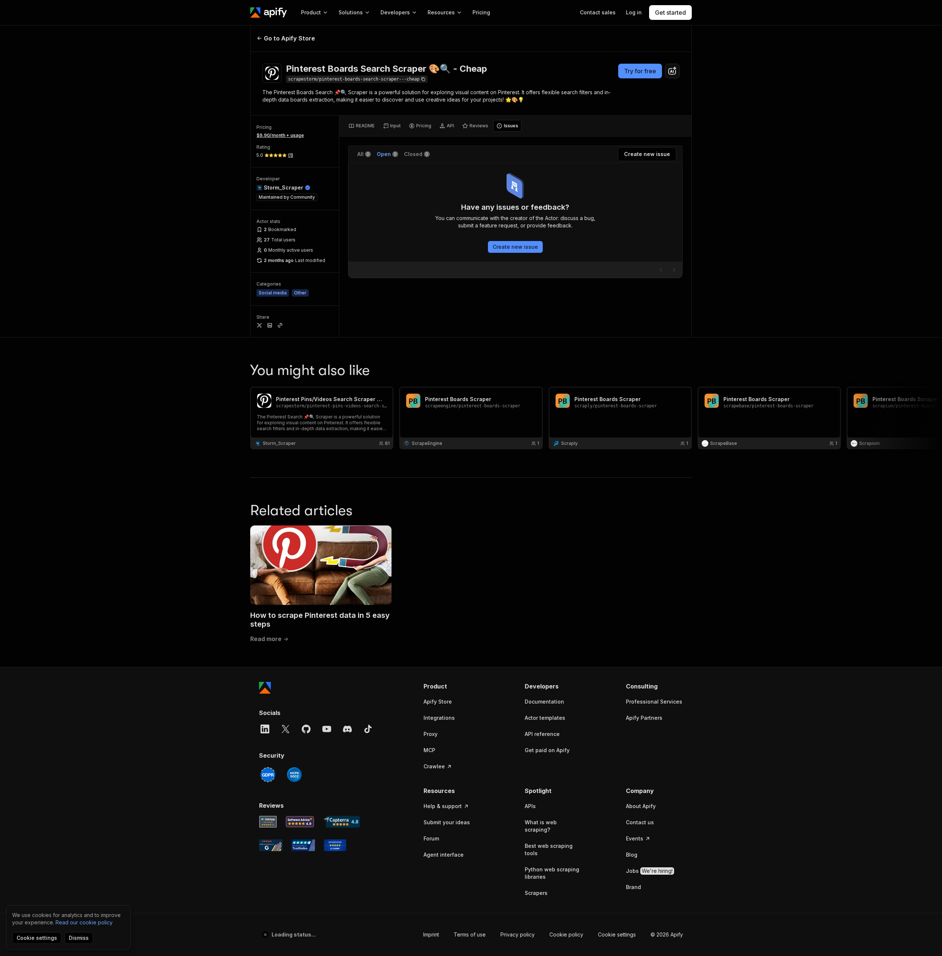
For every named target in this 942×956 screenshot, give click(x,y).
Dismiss (79, 938)
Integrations (439, 718)
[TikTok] (368, 729)
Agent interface (444, 854)
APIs (530, 806)
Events (634, 838)
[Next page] (674, 270)
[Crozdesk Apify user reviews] (335, 845)
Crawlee (434, 766)
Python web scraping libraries (552, 873)
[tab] (361, 126)
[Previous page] (661, 270)
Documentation (544, 701)
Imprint (431, 934)
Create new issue (515, 247)
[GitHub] (306, 729)
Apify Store (438, 701)
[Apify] (268, 12)
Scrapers (536, 893)
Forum (431, 838)
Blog (631, 854)
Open (387, 154)
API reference (542, 734)
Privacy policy (517, 934)
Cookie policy (566, 934)
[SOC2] (294, 774)
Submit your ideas (447, 822)
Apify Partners (644, 718)
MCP (429, 750)
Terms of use (470, 934)
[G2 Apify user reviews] (271, 845)
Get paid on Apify (547, 750)
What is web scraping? (541, 826)
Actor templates (545, 718)
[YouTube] (327, 729)
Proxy (431, 734)
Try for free (640, 71)
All (363, 154)
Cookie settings (617, 934)
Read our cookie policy (84, 922)
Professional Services (654, 701)
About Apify (641, 806)
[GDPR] (268, 774)
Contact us (640, 822)
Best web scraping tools (549, 849)
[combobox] (672, 71)
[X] (285, 729)
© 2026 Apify (667, 934)
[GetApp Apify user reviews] (268, 822)
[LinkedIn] (265, 729)
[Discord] (347, 729)
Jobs (649, 871)
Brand (633, 887)
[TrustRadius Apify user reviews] (303, 845)
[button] (452, 686)
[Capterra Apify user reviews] (341, 822)
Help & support (443, 806)
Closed (416, 154)
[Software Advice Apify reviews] (300, 822)
